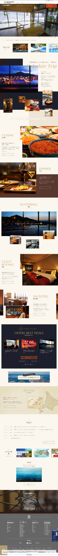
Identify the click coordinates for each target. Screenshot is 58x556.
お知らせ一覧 (46, 442)
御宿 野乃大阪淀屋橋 (22, 531)
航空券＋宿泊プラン (23, 361)
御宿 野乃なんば (22, 530)
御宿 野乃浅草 (21, 525)
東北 (7, 525)
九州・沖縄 (8, 531)
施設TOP (18, 5)
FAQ (44, 5)
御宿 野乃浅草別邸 (22, 526)
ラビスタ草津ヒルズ (46, 528)
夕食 (27, 5)
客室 (31, 5)
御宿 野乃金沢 (21, 528)
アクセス (38, 5)
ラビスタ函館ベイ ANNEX (47, 525)
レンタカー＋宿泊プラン (30, 364)
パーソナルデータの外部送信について (30, 549)
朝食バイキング (23, 5)
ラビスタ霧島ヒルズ (46, 534)
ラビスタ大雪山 (46, 526)
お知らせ (41, 5)
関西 (7, 528)
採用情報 (23, 549)
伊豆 (32, 528)
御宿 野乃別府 (21, 535)
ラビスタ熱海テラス (46, 531)
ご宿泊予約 (50, 6)
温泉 (29, 5)
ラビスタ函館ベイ (46, 524)
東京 (7, 526)
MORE (4, 154)
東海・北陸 (33, 529)
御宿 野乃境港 (21, 534)
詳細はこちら (29, 484)
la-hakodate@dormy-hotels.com (30, 501)
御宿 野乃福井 (21, 529)
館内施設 (34, 5)
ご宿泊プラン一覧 (28, 357)
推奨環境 (44, 549)
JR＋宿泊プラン (35, 361)
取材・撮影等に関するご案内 (16, 549)
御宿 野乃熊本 (21, 536)
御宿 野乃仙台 (21, 524)
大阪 (7, 529)
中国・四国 (8, 530)
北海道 (8, 524)
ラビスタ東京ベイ (46, 529)
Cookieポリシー (39, 549)
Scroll (29, 33)
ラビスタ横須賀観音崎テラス (47, 530)
